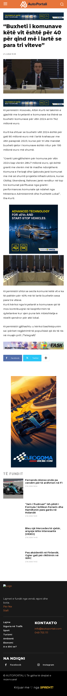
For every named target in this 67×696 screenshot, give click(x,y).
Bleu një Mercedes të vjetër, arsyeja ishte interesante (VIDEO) (42, 531)
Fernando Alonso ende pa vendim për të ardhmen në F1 (43, 481)
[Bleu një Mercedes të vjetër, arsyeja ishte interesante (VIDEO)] (13, 537)
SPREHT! (46, 687)
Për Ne (7, 606)
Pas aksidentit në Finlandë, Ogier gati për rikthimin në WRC (42, 555)
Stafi (6, 610)
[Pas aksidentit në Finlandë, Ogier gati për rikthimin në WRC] (13, 561)
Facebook (15, 665)
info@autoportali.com (48, 628)
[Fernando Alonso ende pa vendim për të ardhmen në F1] (13, 489)
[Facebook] (5, 665)
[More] (45, 358)
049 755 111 (41, 632)
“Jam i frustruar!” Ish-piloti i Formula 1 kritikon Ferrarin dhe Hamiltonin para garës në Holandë (44, 508)
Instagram (48, 665)
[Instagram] (38, 665)
